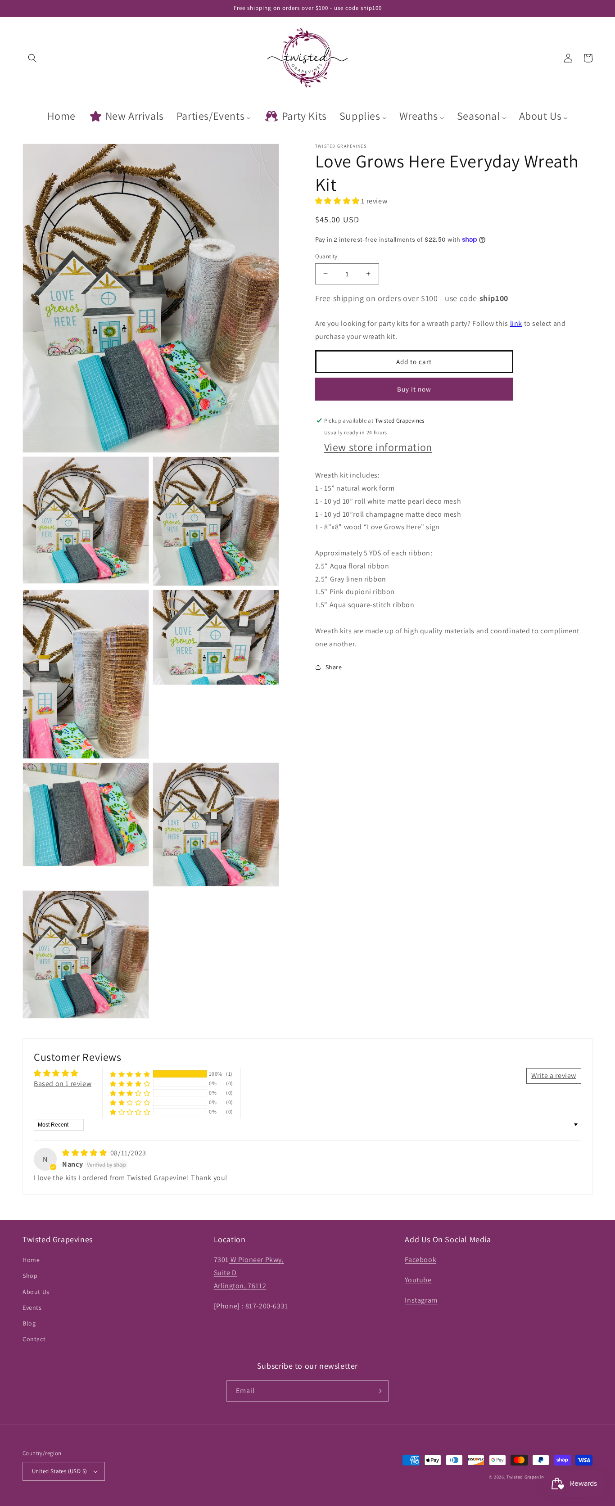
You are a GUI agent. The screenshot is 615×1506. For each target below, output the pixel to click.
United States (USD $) (59, 1471)
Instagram (421, 1300)
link (516, 323)
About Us (36, 1292)
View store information (378, 447)
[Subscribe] (378, 1391)
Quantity (326, 256)
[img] (85, 1153)
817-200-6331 (266, 1306)
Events (32, 1307)
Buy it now (414, 388)
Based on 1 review (62, 1083)
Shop (30, 1276)
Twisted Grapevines (527, 1477)
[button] (32, 58)
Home (31, 1260)
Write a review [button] (553, 1075)
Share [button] (334, 667)
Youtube (418, 1280)
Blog (29, 1323)
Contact (34, 1339)
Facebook (420, 1259)
